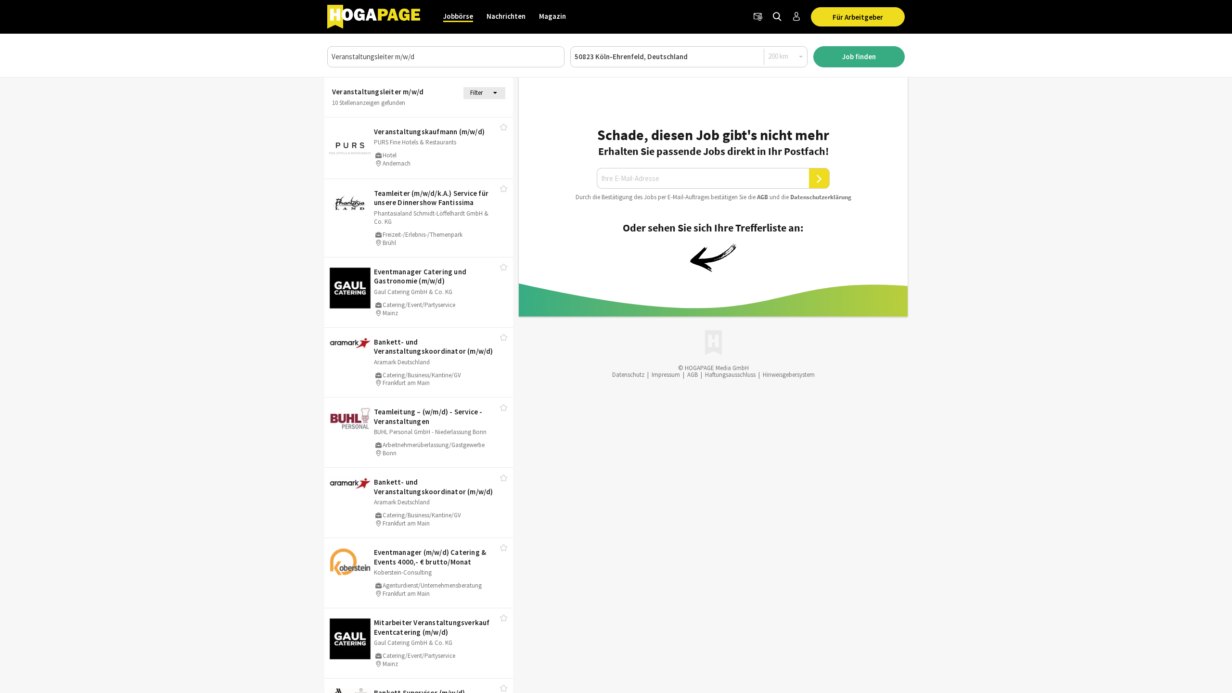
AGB (762, 197)
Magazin (552, 16)
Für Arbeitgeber (858, 17)
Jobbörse (458, 16)
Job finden (859, 56)
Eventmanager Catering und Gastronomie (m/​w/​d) (420, 276)
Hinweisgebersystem (789, 375)
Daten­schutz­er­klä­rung (820, 197)
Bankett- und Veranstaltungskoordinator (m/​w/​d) (433, 346)
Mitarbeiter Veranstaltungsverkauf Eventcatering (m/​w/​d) (432, 627)
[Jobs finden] (777, 16)
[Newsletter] (758, 16)
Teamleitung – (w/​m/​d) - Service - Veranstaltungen (428, 416)
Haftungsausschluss (730, 375)
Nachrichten (506, 16)
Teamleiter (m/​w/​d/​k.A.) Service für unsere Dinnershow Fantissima (431, 198)
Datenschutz (628, 375)
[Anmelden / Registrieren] (796, 16)
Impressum (666, 375)
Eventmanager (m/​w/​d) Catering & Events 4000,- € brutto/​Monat (430, 557)
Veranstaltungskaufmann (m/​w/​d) (429, 131)
